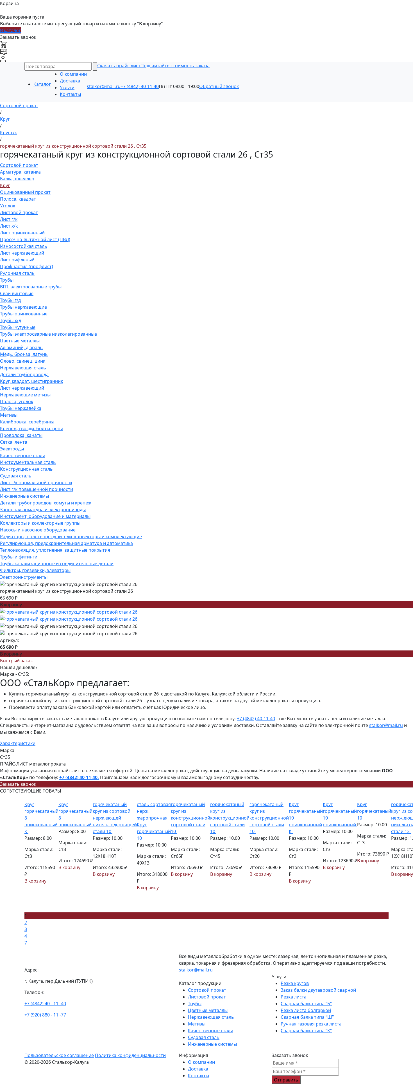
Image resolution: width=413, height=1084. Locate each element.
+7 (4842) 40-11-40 (140, 86)
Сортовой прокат (19, 165)
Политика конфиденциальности (130, 1055)
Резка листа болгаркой (306, 1010)
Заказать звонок (18, 784)
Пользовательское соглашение (59, 1055)
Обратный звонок (219, 86)
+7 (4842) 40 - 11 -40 (45, 1003)
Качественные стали (22, 455)
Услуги (67, 87)
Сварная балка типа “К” (306, 1030)
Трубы (6, 280)
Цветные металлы (20, 341)
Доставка (70, 81)
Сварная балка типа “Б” (306, 1003)
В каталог (10, 30)
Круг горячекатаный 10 (374, 811)
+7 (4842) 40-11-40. (79, 777)
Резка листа (294, 997)
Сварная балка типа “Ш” (307, 1017)
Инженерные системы (24, 496)
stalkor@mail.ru (104, 86)
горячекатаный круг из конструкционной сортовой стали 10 (190, 817)
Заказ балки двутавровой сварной (318, 990)
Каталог (42, 84)
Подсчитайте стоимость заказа (175, 65)
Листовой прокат (19, 212)
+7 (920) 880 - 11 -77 (45, 1015)
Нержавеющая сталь (23, 368)
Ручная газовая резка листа (311, 1024)
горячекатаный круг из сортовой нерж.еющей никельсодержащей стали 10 (115, 817)
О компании (73, 74)
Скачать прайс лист (118, 65)
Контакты (70, 94)
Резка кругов (295, 983)
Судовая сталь (15, 476)
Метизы (8, 415)
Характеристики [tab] (17, 743)
